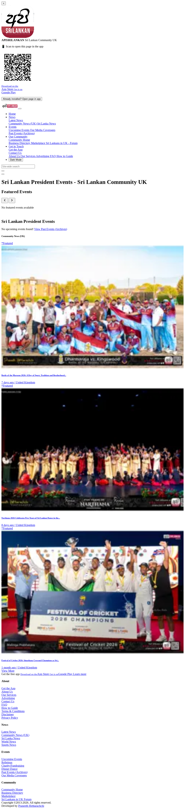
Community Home (19, 139)
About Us (15, 156)
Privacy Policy (9, 717)
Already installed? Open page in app (22, 99)
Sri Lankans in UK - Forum (62, 143)
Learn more (79, 674)
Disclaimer (7, 714)
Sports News (8, 744)
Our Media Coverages (42, 130)
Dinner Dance (9, 768)
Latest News (16, 120)
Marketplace (38, 143)
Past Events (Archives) (22, 133)
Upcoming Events (19, 130)
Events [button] (12, 126)
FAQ (53, 156)
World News (8, 741)
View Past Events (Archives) (50, 229)
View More (7, 670)
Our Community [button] (18, 136)
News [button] (12, 117)
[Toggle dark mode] (2, 174)
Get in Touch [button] (16, 146)
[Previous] (4, 200)
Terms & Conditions (13, 711)
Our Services (28, 156)
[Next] (12, 200)
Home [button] (12, 113)
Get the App (16, 149)
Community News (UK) (23, 123)
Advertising (43, 156)
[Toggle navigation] (20, 108)
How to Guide (65, 156)
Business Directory (20, 143)
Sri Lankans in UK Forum (16, 799)
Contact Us (15, 152)
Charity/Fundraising (12, 765)
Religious (6, 762)
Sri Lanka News (46, 123)
